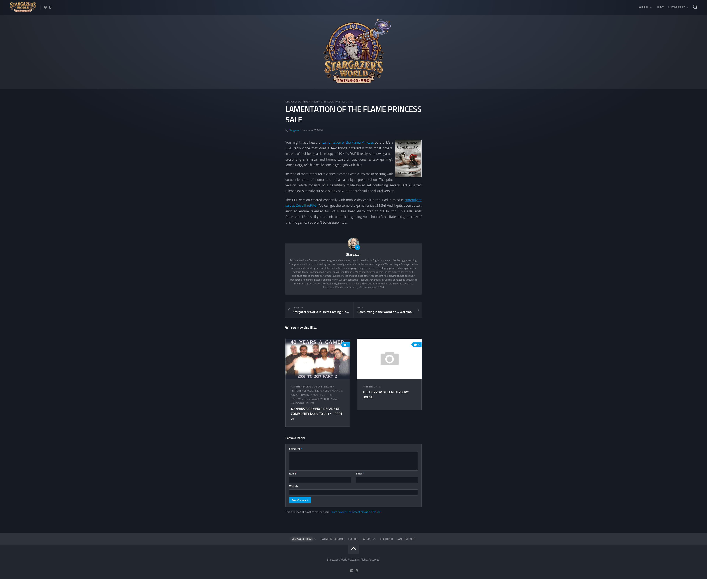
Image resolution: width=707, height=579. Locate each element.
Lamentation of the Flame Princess (348, 142)
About (643, 7)
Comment (295, 449)
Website (293, 486)
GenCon (308, 390)
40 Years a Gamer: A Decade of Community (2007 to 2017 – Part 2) (316, 414)
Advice (367, 539)
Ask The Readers (301, 386)
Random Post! (406, 539)
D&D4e (318, 386)
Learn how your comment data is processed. (356, 512)
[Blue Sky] (50, 7)
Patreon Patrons (332, 539)
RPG (350, 101)
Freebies (368, 386)
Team (660, 7)
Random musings (335, 101)
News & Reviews (312, 101)
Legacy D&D (292, 101)
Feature (296, 390)
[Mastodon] (45, 7)
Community (676, 7)
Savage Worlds (320, 399)
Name (293, 473)
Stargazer (294, 130)
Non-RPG (318, 395)
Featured (386, 539)
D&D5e (328, 386)
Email (360, 473)
